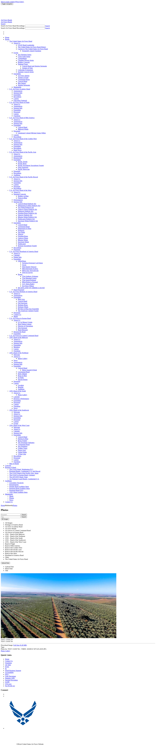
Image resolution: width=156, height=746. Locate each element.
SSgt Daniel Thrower (29, 267)
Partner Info (18, 257)
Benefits (20, 387)
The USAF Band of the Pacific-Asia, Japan (23, 473)
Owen (24, 265)
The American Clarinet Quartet (28, 311)
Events (16, 53)
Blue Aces (21, 299)
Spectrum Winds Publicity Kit (28, 221)
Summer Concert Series (26, 72)
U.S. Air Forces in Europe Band (20, 318)
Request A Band (10, 467)
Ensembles (17, 74)
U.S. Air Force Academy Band (19, 89)
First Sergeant (22, 328)
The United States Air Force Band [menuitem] (16, 559)
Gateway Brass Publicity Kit (27, 209)
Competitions (22, 58)
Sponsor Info (18, 93)
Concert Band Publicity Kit (27, 204)
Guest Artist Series (24, 56)
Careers (16, 98)
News (16, 360)
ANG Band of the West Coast (19, 425)
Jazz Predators (22, 446)
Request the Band (19, 332)
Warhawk (21, 230)
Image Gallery (22, 358)
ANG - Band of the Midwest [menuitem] (14, 534)
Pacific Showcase (24, 169)
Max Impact (22, 83)
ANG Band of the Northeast (18, 353)
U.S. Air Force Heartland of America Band (23, 251)
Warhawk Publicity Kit (25, 211)
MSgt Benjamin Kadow (30, 269)
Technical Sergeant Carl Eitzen (32, 263)
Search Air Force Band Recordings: (13, 26)
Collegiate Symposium (25, 70)
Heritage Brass (23, 305)
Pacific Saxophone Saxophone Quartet (31, 165)
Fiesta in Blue (22, 198)
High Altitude (22, 374)
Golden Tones (22, 448)
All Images (5, 519)
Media (16, 316)
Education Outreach (20, 100)
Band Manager (23, 330)
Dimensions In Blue (24, 228)
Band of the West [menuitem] (11, 553)
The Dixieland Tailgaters (26, 443)
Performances (18, 200)
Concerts (8, 465)
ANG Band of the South (17, 391)
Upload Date (5, 563)
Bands (7, 39)
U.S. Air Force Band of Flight (19, 102)
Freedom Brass (23, 236)
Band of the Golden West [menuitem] (13, 548)
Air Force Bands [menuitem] (10, 529)
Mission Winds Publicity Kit (27, 217)
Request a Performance (21, 399)
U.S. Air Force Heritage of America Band (23, 292)
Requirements (14, 485)
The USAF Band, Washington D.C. (21, 469)
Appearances (18, 91)
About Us (17, 43)
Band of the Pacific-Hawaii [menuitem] (14, 551)
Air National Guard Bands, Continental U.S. (24, 479)
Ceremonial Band (24, 227)
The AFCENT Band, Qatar (18, 477)
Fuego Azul (22, 450)
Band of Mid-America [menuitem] (12, 546)
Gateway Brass (23, 238)
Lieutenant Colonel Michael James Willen (32, 133)
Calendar (17, 255)
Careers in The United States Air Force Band (33, 49)
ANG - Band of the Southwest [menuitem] (15, 540)
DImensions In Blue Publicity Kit (29, 206)
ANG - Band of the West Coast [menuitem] (15, 542)
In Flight (21, 378)
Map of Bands (14, 464)
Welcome (17, 355)
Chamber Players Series (26, 60)
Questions (17, 116)
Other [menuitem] (7, 557)
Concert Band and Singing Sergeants (34, 66)
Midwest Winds (23, 129)
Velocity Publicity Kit (25, 215)
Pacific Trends (22, 162)
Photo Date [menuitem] (9, 569)
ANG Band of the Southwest (19, 410)
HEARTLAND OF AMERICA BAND (31, 288)
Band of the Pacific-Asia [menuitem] (13, 550)
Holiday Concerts (24, 62)
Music (11, 496)
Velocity (20, 234)
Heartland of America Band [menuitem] (14, 555)
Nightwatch (22, 244)
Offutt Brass (22, 261)
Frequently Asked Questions (31, 51)
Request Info (18, 158)
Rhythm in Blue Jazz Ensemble (28, 309)
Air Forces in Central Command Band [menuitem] (18, 530)
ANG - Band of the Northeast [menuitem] (15, 536)
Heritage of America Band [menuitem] (14, 525)
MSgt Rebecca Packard (30, 282)
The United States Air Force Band (20, 41)
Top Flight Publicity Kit (26, 207)
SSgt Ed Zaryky (27, 272)
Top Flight (21, 232)
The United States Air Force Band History (32, 47)
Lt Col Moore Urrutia (25, 322)
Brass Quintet (22, 441)
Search (24, 514)
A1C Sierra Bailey (28, 284)
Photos (11, 498)
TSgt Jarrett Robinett (29, 280)
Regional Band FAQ (16, 490)
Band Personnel (19, 290)
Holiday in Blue (23, 196)
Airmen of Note (27, 68)
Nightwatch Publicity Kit (26, 219)
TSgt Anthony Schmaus (30, 276)
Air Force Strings (23, 76)
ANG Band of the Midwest (18, 337)
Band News (18, 150)
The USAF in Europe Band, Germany (22, 475)
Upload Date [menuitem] (9, 567)
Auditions (17, 175)
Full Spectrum (22, 303)
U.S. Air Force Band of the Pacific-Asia (22, 152)
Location (21, 385)
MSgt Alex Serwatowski (30, 270)
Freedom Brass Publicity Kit (27, 213)
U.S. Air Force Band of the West (20, 190)
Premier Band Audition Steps (19, 486)
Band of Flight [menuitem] (10, 544)
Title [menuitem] (6, 570)
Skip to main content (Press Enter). (12, 2)
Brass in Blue (22, 376)
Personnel (17, 112)
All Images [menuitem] (8, 523)
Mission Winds (23, 240)
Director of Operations (25, 326)
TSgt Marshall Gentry (29, 278)
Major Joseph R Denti (29, 370)
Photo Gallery (22, 395)
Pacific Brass (22, 163)
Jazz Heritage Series (24, 55)
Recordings (17, 97)
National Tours (23, 64)
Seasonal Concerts (20, 194)
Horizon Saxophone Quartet (27, 246)
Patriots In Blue (23, 439)
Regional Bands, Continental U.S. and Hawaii (24, 471)
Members (17, 347)
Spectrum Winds (23, 242)
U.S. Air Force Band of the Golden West (23, 139)
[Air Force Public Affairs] (23, 728)
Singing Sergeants (24, 85)
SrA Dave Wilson (28, 286)
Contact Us (17, 314)
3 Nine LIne (22, 454)
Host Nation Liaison (24, 324)
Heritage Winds (23, 307)
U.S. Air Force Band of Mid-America (21, 118)
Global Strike (22, 452)
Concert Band (22, 81)
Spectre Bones (22, 379)
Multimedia (17, 87)
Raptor (20, 274)
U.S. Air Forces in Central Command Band (23, 335)
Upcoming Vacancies (16, 483)
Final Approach (23, 167)
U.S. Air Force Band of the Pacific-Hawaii (23, 177)
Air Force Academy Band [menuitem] (13, 527)
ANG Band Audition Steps (18, 492)
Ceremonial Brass (24, 79)
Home (7, 37)
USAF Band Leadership (26, 45)
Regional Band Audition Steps (19, 488)
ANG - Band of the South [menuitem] (13, 538)
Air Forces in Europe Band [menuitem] (14, 532)
